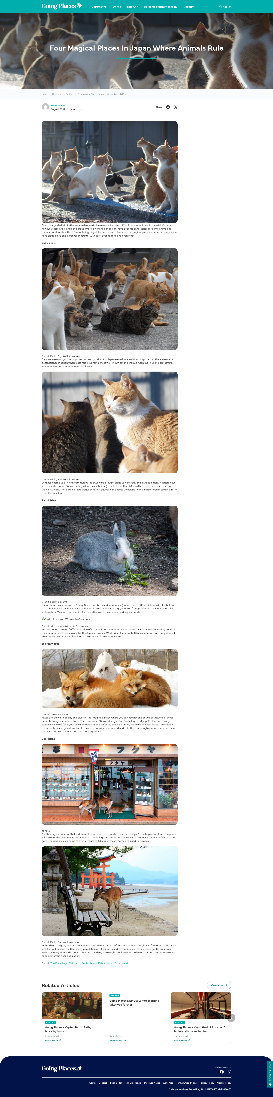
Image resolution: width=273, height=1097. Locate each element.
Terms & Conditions (186, 1082)
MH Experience (133, 1082)
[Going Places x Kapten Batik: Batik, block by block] (72, 1005)
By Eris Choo (58, 105)
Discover (56, 94)
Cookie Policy (224, 1082)
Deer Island (121, 963)
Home (45, 94)
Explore (69, 94)
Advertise (168, 1082)
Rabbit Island (89, 963)
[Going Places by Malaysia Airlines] (62, 6)
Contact (103, 1082)
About (92, 1082)
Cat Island (74, 963)
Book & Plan (116, 1082)
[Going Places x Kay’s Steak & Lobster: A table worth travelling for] (201, 1005)
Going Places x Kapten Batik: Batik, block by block (68, 1029)
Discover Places (152, 1082)
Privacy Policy (207, 1082)
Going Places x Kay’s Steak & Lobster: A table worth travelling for (199, 1029)
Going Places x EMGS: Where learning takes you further (134, 1002)
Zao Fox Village (59, 963)
